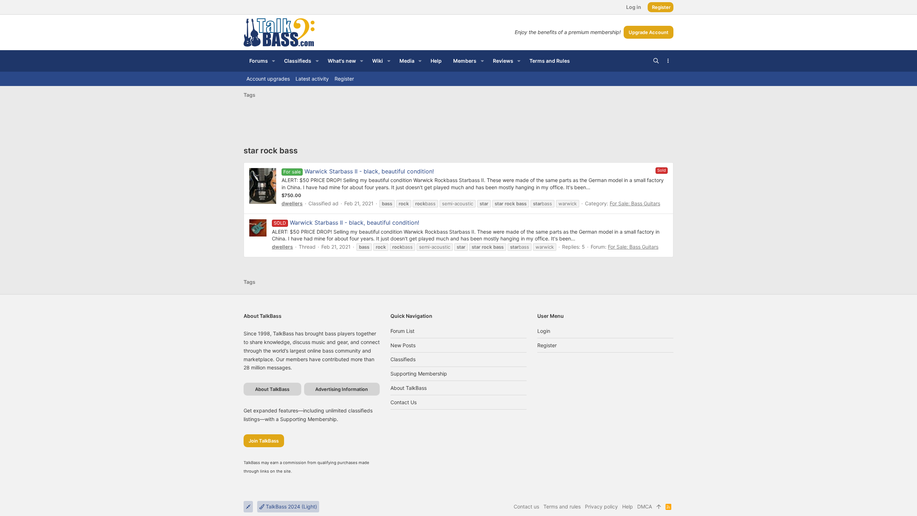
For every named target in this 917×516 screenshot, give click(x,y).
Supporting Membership (418, 374)
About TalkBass (408, 388)
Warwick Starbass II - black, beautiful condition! (369, 171)
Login (543, 331)
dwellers (292, 203)
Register (547, 345)
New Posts (403, 345)
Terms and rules (562, 506)
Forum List (402, 331)
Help (627, 506)
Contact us (403, 402)
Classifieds (403, 359)
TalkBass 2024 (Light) (290, 506)
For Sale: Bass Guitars (635, 203)
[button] (273, 61)
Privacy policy (601, 506)
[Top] (658, 506)
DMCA (644, 506)
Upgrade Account (648, 32)
